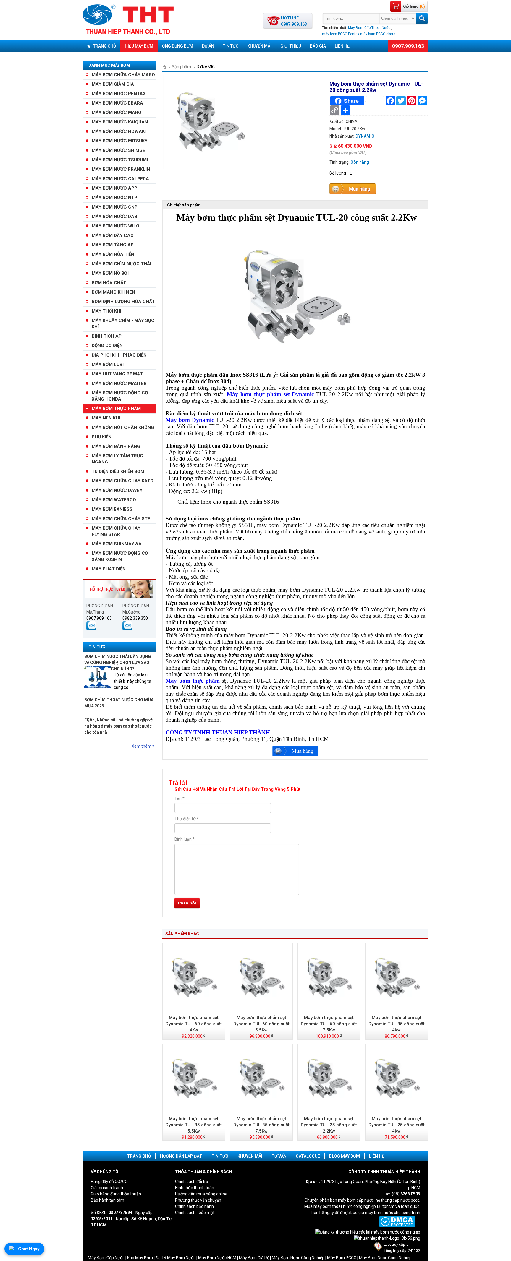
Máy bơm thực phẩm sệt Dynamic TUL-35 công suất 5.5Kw (194, 1125)
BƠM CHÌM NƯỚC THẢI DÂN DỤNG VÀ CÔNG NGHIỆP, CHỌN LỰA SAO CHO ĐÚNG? (117, 662)
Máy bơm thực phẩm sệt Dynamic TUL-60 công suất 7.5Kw (329, 1024)
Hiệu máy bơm (139, 46)
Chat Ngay (29, 1249)
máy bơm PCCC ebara (377, 34)
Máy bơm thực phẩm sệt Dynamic (270, 394)
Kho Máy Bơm (140, 1257)
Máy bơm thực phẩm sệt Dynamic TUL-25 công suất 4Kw (396, 1125)
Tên (179, 798)
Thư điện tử (186, 818)
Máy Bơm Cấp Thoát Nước (369, 28)
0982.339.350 (135, 618)
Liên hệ (342, 46)
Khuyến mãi (259, 46)
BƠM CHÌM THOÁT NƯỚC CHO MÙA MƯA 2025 (118, 702)
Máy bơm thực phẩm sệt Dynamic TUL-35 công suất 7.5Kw (261, 1125)
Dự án (208, 46)
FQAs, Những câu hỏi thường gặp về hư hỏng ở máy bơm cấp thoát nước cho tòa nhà (118, 726)
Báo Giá (318, 46)
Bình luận (184, 839)
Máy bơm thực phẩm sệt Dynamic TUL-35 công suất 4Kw (396, 1024)
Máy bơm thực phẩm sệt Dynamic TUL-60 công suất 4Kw (194, 1024)
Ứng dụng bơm (177, 46)
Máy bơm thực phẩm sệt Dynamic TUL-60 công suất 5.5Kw (261, 1024)
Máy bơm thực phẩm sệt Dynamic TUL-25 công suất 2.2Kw (329, 1125)
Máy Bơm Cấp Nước (106, 1257)
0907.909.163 (408, 46)
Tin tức (230, 46)
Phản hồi (187, 903)
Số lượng (337, 173)
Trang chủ (104, 46)
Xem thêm (142, 746)
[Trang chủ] (166, 67)
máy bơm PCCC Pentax (340, 34)
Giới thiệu (290, 46)
